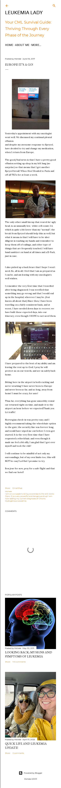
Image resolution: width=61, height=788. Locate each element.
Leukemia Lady (24, 12)
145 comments (19, 662)
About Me (22, 45)
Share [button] (7, 488)
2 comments (18, 753)
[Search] (54, 5)
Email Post (17, 488)
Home (9, 45)
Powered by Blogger (33, 773)
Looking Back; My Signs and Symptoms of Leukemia (28, 654)
